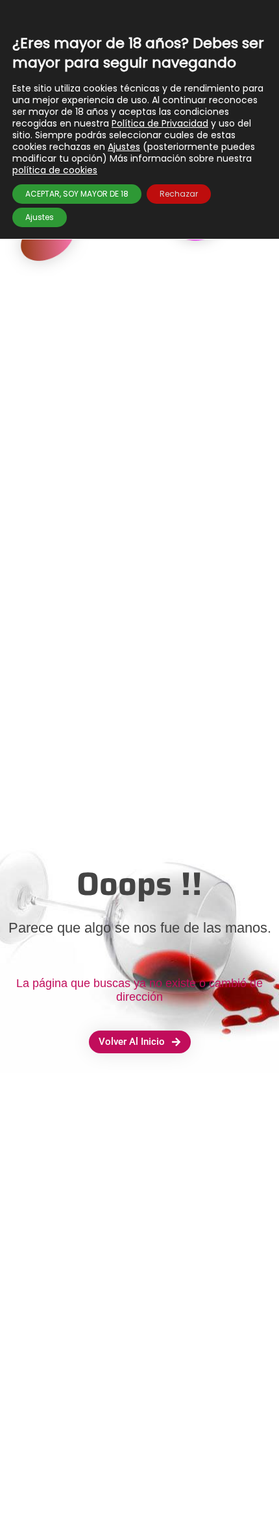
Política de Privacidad (160, 123)
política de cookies (54, 170)
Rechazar (179, 193)
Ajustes (124, 147)
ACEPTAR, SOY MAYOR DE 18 (76, 193)
